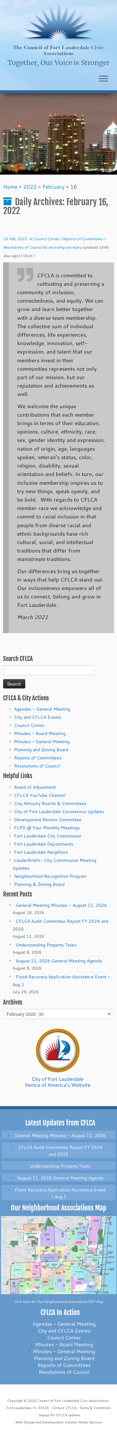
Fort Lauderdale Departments (43, 844)
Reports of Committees (83, 238)
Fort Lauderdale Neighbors (41, 852)
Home (10, 186)
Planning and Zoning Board (41, 750)
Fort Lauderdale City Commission (47, 836)
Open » (29, 255)
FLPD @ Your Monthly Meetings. (47, 828)
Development (52, 1422)
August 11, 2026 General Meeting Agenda (59, 961)
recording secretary (64, 247)
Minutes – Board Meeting (40, 733)
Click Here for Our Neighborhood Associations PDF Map (58, 1301)
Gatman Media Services (83, 1422)
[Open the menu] (103, 79)
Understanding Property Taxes (46, 945)
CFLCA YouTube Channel (39, 795)
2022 (30, 186)
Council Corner (46, 238)
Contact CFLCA (64, 1407)
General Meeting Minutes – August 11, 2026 (61, 905)
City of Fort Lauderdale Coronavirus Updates (59, 811)
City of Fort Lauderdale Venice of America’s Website (57, 1081)
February (53, 186)
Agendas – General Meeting (42, 709)
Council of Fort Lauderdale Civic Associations (72, 1400)
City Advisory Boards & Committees (50, 803)
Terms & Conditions (95, 1407)
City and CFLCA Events (37, 717)
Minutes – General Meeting (42, 741)
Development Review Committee (47, 820)
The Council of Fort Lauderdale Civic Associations (58, 50)
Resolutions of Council (23, 247)
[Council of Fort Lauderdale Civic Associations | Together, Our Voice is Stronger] (58, 22)
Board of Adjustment (35, 787)
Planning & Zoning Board (39, 884)
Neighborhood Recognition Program (50, 876)
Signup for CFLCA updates (59, 1415)
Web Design (25, 1422)
